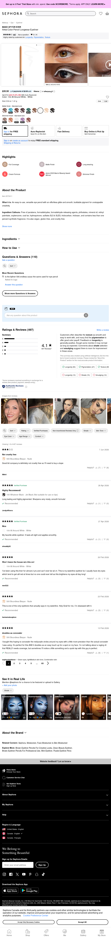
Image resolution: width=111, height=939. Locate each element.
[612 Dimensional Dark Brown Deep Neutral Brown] (22, 110)
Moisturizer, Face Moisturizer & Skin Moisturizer (47, 742)
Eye (12, 22)
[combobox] (60, 13)
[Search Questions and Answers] (4, 265)
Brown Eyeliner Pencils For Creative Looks (34, 747)
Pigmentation (39, 37)
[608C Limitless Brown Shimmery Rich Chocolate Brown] (28, 120)
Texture (47, 37)
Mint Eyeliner (46, 750)
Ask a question (23, 34)
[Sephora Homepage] (12, 13)
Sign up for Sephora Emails (14, 859)
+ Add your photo (9, 685)
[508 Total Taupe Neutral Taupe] (34, 110)
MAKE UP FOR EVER (11, 27)
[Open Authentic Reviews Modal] (26, 386)
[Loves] (100, 13)
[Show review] (14, 411)
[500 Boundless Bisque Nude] (46, 110)
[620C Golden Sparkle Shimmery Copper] (11, 120)
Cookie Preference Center (35, 915)
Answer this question (14, 284)
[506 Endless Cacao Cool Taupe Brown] (5, 110)
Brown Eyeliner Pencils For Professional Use (21, 750)
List (106, 101)
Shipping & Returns (12, 142)
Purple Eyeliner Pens (62, 750)
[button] (22, 915)
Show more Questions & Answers (20, 293)
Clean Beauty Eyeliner (62, 747)
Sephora (22, 742)
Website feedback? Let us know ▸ (55, 761)
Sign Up (42, 865)
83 (42, 663)
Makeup (5, 22)
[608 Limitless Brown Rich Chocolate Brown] (16, 110)
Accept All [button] (82, 922)
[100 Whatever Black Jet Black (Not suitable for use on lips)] (52, 110)
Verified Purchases (41, 430)
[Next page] (47, 663)
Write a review (103, 330)
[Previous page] (3, 663)
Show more (7, 226)
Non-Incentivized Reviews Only (64, 430)
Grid (99, 101)
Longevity (29, 37)
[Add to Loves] (107, 97)
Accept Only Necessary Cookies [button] (29, 922)
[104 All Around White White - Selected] (40, 110)
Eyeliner (19, 22)
